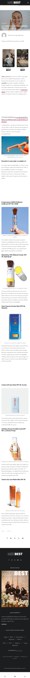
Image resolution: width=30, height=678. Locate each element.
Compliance (16, 656)
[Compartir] (18, 538)
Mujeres (17, 643)
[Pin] (10, 538)
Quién (6, 637)
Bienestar (5, 23)
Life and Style (19, 637)
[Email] (14, 538)
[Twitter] (11, 560)
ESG (10, 643)
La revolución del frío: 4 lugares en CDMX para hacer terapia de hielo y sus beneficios (14, 119)
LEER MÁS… (4, 624)
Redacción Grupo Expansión (15, 35)
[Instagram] (14, 560)
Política (19, 639)
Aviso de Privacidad (7, 656)
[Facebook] (9, 560)
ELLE (11, 637)
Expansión (11, 639)
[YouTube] (17, 560)
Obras (4, 643)
